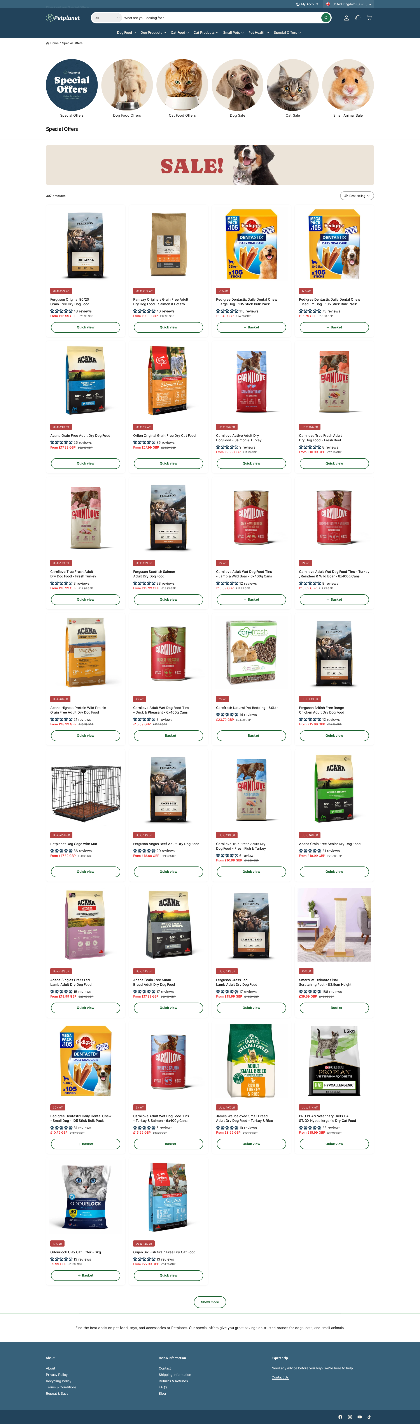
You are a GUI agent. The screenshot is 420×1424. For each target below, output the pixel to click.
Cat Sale (293, 115)
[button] (369, 17)
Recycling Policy (58, 1381)
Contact (165, 1368)
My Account (309, 4)
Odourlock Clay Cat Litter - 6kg (75, 1252)
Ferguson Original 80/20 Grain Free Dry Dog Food (69, 301)
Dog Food (124, 32)
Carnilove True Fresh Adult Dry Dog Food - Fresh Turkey (73, 574)
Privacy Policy (57, 1375)
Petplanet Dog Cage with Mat (73, 844)
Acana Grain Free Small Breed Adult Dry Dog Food (154, 982)
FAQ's (163, 1387)
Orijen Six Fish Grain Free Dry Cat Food (164, 1252)
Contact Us (280, 1377)
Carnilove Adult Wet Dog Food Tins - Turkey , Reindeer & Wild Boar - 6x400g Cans (334, 574)
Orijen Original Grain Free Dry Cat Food (164, 435)
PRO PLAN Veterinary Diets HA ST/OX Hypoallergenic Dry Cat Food (327, 1118)
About (50, 1368)
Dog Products (151, 32)
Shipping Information (175, 1375)
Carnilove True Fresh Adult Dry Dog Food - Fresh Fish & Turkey (241, 846)
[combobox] (227, 17)
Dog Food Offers (127, 115)
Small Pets (231, 32)
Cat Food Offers (182, 115)
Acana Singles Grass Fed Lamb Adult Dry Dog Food (71, 982)
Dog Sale (237, 115)
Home (54, 43)
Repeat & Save (57, 1393)
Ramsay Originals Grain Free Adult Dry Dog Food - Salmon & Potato (161, 301)
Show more (210, 1302)
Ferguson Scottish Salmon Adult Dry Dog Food (154, 574)
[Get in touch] (358, 17)
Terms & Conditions (61, 1387)
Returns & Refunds (173, 1381)
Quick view (86, 327)
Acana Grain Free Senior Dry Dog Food (330, 844)
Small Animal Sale (348, 115)
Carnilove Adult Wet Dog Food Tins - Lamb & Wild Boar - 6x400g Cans (244, 574)
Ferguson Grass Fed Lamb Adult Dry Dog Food (236, 982)
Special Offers (285, 32)
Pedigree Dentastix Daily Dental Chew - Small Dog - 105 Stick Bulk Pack (81, 1118)
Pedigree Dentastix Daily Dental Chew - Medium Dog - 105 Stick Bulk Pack (329, 301)
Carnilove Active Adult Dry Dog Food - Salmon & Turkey (239, 437)
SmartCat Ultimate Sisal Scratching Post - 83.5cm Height (325, 982)
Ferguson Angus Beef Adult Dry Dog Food (166, 844)
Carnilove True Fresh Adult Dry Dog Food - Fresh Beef (320, 437)
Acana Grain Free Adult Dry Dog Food (80, 435)
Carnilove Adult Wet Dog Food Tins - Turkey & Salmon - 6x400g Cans (161, 1118)
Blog (162, 1393)
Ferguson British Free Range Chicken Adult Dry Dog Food (321, 710)
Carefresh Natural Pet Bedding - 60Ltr (247, 708)
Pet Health (256, 32)
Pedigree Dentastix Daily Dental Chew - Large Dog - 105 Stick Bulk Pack (246, 301)
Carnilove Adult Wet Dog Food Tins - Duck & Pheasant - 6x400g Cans (161, 710)
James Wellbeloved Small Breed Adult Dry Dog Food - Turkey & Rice (244, 1118)
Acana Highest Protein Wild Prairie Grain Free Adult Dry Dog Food (78, 710)
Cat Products (204, 32)
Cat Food (178, 32)
